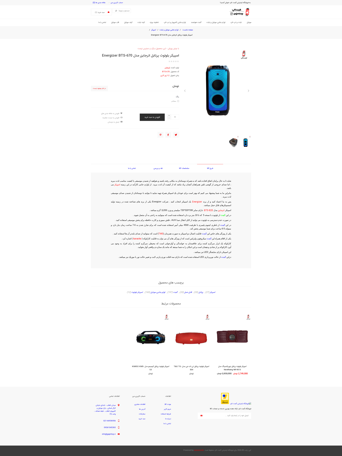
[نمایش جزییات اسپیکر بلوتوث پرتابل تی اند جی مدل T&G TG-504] (191, 338)
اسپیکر (212, 292)
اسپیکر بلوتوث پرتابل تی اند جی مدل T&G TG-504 (191, 368)
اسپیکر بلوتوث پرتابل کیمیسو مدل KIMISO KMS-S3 (150, 368)
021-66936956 (109, 420)
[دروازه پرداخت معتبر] (225, 403)
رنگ (177, 96)
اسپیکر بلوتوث (137, 292)
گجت (222, 225)
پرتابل (201, 292)
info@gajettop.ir (109, 434)
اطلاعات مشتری (139, 404)
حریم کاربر (167, 409)
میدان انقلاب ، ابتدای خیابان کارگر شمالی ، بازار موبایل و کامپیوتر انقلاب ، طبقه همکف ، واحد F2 (105, 410)
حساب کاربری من (117, 2)
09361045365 (110, 427)
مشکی (173, 101)
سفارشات (142, 414)
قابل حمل (188, 292)
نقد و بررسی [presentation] (158, 168)
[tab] (210, 168)
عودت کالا (167, 404)
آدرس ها (142, 409)
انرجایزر (167, 67)
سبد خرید (142, 418)
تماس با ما (167, 423)
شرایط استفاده (166, 414)
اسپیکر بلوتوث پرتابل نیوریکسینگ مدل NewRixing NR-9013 (232, 368)
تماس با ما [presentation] (132, 168)
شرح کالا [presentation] (210, 168)
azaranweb (199, 450)
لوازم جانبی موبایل (158, 292)
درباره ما (168, 418)
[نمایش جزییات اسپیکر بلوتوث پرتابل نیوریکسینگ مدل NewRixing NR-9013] (232, 338)
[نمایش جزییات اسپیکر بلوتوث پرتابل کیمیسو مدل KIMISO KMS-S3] (150, 338)
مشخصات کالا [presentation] (184, 168)
